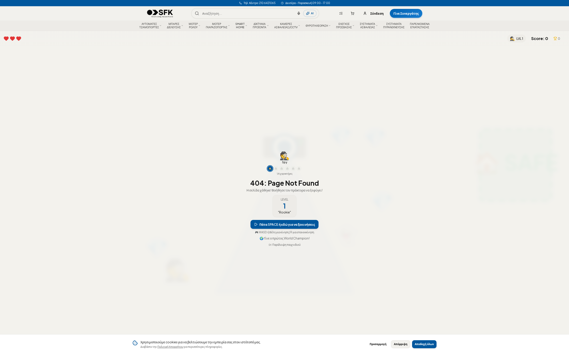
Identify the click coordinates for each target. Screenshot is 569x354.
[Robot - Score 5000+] (287, 168)
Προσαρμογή (378, 344)
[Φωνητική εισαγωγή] (298, 13)
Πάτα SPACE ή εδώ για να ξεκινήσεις (287, 225)
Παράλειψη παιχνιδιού (286, 245)
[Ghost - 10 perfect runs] (281, 168)
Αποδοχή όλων (424, 344)
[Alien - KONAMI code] (299, 168)
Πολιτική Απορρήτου (170, 346)
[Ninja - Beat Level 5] (275, 168)
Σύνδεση (377, 13)
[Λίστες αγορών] (341, 13)
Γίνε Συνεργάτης (406, 13)
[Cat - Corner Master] (293, 168)
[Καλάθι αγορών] (352, 13)
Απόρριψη (400, 344)
